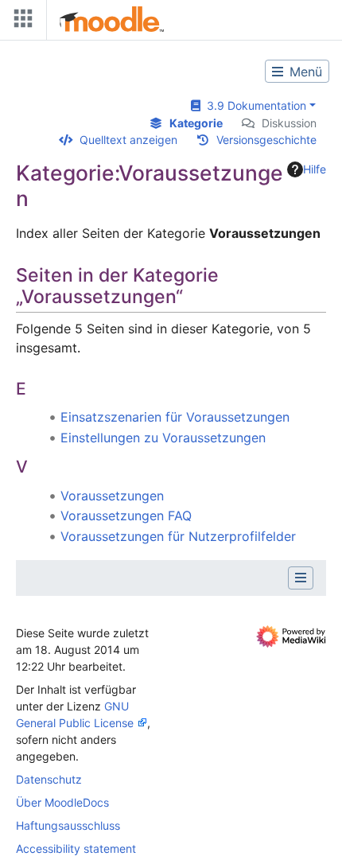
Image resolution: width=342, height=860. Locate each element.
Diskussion (289, 123)
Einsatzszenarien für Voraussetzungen (175, 417)
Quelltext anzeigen (128, 139)
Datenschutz (49, 779)
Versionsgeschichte (266, 139)
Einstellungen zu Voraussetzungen (163, 438)
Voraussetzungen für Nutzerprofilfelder (178, 536)
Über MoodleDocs (62, 802)
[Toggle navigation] (20, 21)
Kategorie (196, 123)
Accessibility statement (76, 848)
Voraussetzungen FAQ (126, 515)
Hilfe (314, 169)
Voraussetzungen (112, 496)
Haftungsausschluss (68, 825)
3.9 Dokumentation (253, 105)
